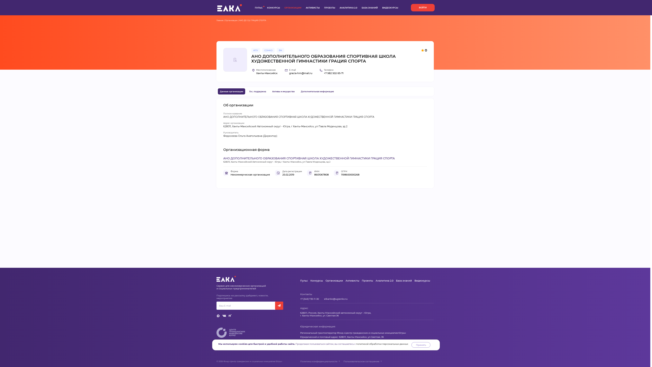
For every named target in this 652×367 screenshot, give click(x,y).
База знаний (370, 7)
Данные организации (231, 91)
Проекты (329, 7)
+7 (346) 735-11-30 (309, 299)
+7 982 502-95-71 (333, 73)
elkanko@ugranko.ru (336, 299)
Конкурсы (273, 7)
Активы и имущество (283, 91)
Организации (292, 7)
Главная (219, 20)
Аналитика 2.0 (348, 7)
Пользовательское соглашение (361, 361)
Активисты (313, 7)
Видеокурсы (390, 7)
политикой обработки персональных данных (382, 344)
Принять (421, 345)
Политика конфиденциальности (318, 361)
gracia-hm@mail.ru (300, 73)
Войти (423, 7)
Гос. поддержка (257, 91)
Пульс (259, 7)
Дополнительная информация (317, 91)
